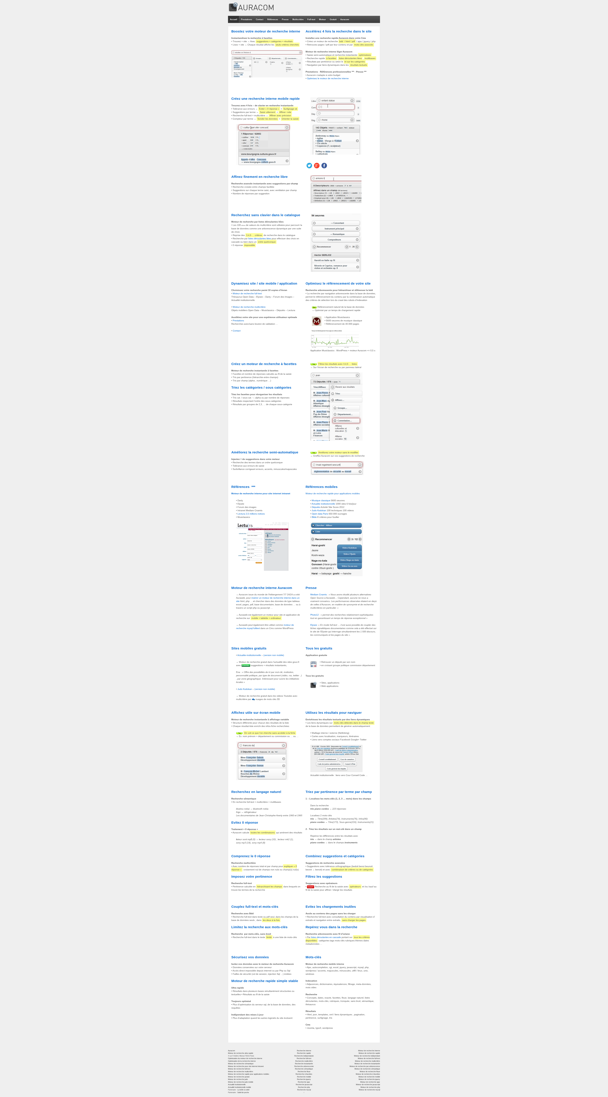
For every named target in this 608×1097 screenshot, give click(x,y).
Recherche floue (304, 1071)
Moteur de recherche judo (238, 1079)
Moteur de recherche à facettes (368, 1074)
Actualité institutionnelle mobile (239, 1087)
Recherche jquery (304, 1079)
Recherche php (304, 1087)
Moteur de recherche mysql (369, 1090)
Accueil (233, 19)
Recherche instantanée (304, 1064)
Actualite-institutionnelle (249, 655)
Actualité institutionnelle (237, 1084)
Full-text (311, 19)
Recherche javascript (304, 1084)
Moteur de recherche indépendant (367, 1056)
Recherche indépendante (304, 1056)
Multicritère (298, 19)
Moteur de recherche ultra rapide (240, 1053)
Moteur (322, 19)
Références (272, 19)
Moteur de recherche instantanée (367, 1064)
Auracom (344, 19)
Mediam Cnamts (318, 594)
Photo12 (314, 615)
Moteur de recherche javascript (368, 1084)
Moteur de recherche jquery (369, 1079)
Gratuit (333, 19)
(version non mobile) (273, 655)
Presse (285, 19)
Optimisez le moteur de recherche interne (328, 78)
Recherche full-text (304, 1058)
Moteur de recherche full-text (247, 293)
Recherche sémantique (304, 1069)
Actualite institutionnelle (323, 503)
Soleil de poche (243, 1092)
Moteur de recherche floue (370, 1071)
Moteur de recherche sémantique (240, 1064)
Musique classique (321, 500)
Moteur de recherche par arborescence (365, 1066)
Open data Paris (320, 513)
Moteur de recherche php (370, 1087)
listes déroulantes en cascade (326, 937)
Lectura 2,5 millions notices (251, 513)
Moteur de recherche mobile (369, 1077)
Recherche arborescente (304, 1066)
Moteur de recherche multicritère (249, 307)
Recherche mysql (304, 1090)
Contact (259, 19)
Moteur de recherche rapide (369, 1053)
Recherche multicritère (304, 1061)
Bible (314, 517)
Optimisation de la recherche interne (242, 1061)
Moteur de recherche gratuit (238, 1077)
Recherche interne (304, 1051)
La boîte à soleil (243, 1090)
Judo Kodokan (319, 510)
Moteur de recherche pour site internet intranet (246, 1066)
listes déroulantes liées (259, 238)
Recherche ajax (304, 1082)
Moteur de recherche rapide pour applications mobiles (333, 493)
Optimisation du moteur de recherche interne (245, 1058)
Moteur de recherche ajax (370, 1082)
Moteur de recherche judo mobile (240, 1082)
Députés (316, 507)
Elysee (313, 625)
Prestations (246, 19)
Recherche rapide (304, 1053)
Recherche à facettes (304, 1074)
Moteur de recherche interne (369, 1051)
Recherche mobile (304, 1077)
